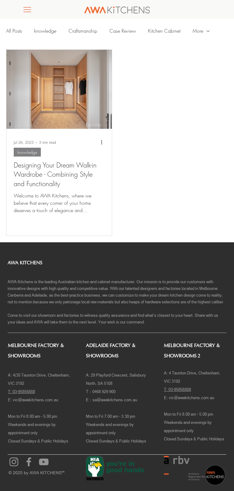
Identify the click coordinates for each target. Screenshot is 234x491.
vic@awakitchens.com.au (35, 400)
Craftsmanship (83, 30)
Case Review (122, 30)
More (198, 30)
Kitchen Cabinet (164, 30)
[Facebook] (29, 462)
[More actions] (103, 142)
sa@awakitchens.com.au (115, 400)
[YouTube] (44, 462)
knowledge (45, 30)
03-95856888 (179, 389)
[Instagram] (14, 462)
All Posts (14, 30)
